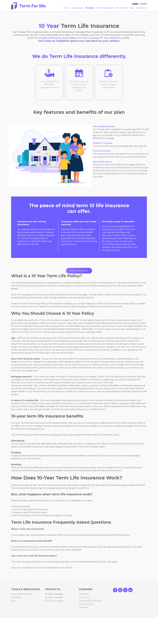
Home (66, 8)
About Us (84, 594)
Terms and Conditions (90, 601)
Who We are (122, 8)
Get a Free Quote (79, 270)
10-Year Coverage (54, 594)
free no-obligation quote (29, 567)
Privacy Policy (86, 604)
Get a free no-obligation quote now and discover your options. (79, 40)
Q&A (13, 601)
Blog (132, 8)
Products (89, 8)
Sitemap (83, 607)
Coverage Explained (21, 594)
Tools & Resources (105, 8)
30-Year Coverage (54, 601)
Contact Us (141, 8)
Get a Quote (77, 8)
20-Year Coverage (54, 597)
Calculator (16, 597)
